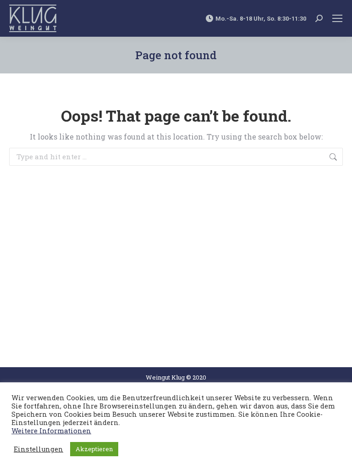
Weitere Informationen (51, 430)
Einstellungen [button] (38, 449)
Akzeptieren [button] (94, 449)
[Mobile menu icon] (337, 18)
